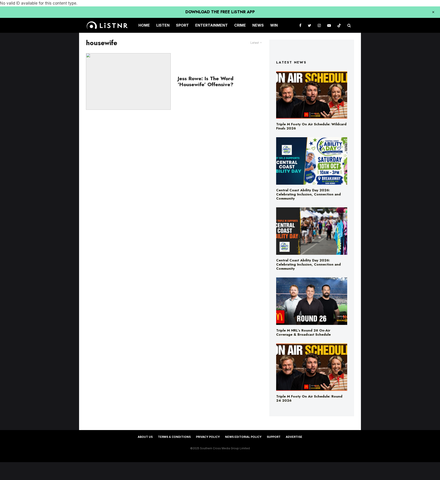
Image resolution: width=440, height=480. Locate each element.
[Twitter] (309, 25)
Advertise (294, 437)
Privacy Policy (208, 437)
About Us (145, 437)
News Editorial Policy (243, 437)
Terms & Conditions (174, 437)
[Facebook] (300, 25)
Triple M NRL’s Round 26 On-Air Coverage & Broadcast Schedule (303, 332)
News (258, 25)
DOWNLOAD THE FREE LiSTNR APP (220, 12)
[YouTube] (329, 25)
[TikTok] (339, 25)
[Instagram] (319, 25)
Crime (240, 25)
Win (274, 25)
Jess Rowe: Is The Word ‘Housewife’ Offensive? (206, 81)
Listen (163, 25)
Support (273, 437)
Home (144, 25)
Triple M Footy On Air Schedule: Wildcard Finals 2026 (311, 126)
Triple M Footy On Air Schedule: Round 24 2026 (309, 398)
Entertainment (211, 25)
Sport (182, 25)
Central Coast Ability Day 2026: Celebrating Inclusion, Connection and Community (308, 194)
